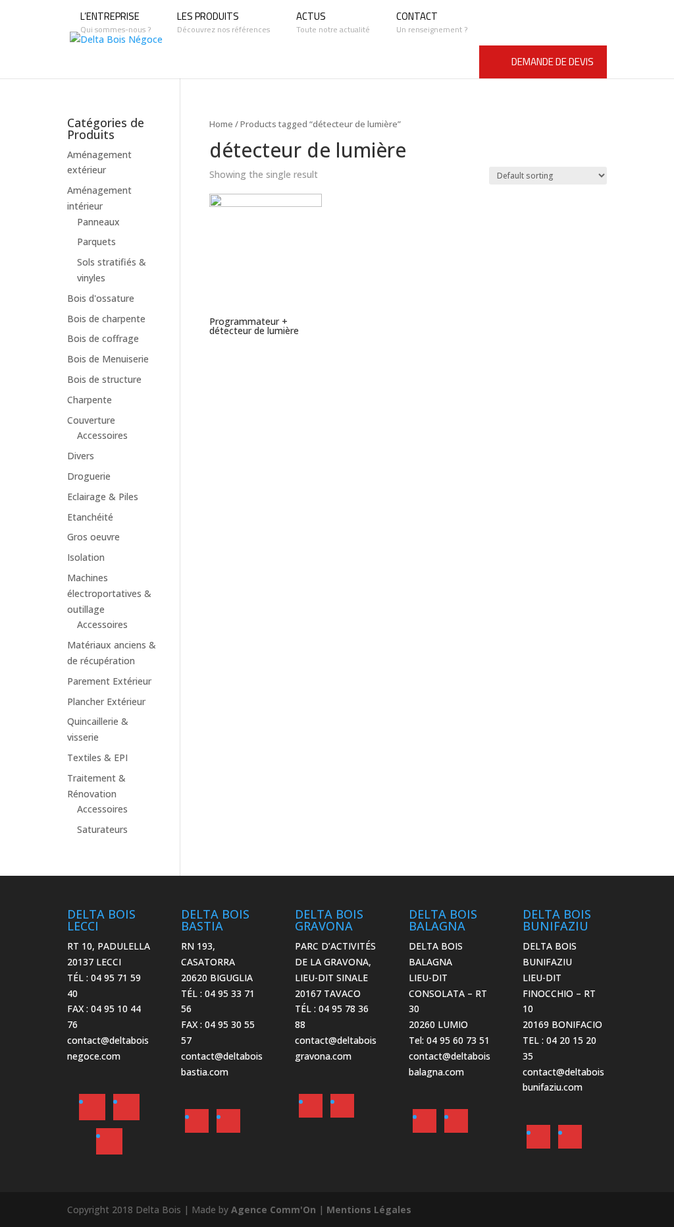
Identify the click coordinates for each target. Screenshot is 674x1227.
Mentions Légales (368, 1209)
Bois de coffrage (103, 338)
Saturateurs (102, 829)
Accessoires (102, 435)
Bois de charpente (106, 318)
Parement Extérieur (109, 681)
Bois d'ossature (100, 298)
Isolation (86, 557)
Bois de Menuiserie (108, 359)
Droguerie (89, 476)
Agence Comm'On (273, 1209)
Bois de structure (104, 379)
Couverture (91, 420)
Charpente (89, 399)
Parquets (96, 241)
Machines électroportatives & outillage (109, 593)
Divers (80, 455)
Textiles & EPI (97, 757)
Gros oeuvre (93, 536)
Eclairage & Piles (102, 496)
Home (221, 124)
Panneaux (98, 221)
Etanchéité (90, 517)
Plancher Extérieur (106, 701)
